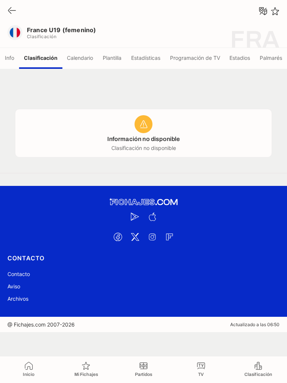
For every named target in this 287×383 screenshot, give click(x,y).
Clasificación (41, 58)
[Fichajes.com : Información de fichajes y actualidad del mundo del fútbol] (143, 202)
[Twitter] (135, 236)
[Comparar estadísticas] (263, 11)
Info (9, 58)
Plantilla (112, 58)
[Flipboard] (169, 236)
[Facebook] (117, 236)
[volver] (11, 11)
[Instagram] (152, 236)
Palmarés (271, 58)
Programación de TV (195, 58)
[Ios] (152, 216)
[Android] (135, 216)
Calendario (80, 58)
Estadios (239, 58)
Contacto (18, 274)
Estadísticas (145, 58)
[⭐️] (275, 11)
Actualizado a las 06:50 (255, 324)
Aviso (13, 286)
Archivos (17, 298)
